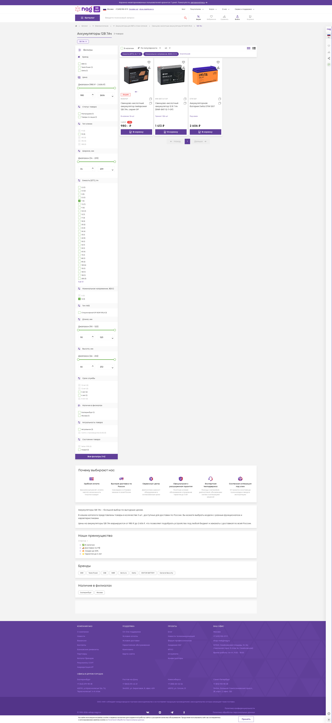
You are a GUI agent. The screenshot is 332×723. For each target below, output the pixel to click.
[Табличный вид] (254, 48)
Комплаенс (128, 649)
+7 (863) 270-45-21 (130, 684)
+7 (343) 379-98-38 (84, 684)
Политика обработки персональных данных (234, 712)
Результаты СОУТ (85, 663)
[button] (166, 2)
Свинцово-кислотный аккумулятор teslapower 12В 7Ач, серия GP (134, 106)
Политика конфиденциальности (240, 708)
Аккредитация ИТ (85, 667)
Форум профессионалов (180, 640)
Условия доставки (131, 640)
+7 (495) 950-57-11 (122, 9)
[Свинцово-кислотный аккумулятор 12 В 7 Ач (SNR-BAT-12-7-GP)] (171, 74)
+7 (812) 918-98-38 (220, 684)
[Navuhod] (160, 712)
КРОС (170, 649)
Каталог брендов (85, 658)
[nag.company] (147, 712)
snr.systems (173, 654)
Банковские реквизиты (88, 649)
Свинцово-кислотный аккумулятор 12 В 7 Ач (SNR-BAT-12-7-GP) (166, 106)
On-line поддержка (132, 632)
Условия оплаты (130, 636)
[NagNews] (172, 712)
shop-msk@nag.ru (146, 9)
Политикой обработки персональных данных (126, 720)
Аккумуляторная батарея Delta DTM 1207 (202, 105)
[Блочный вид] (248, 48)
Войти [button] (237, 19)
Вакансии (82, 640)
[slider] (78, 88)
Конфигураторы (175, 658)
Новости (81, 636)
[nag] (184, 712)
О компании (83, 632)
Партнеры (82, 654)
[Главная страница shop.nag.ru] (87, 9)
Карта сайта (129, 654)
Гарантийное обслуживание (136, 645)
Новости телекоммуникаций (181, 636)
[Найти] (185, 17)
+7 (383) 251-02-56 (175, 684)
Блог (183, 9)
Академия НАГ (174, 645)
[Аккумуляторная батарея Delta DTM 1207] (205, 74)
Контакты (81, 645)
